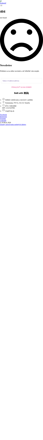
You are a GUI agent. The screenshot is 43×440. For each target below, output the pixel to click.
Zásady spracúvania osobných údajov (13, 124)
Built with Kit (21, 93)
